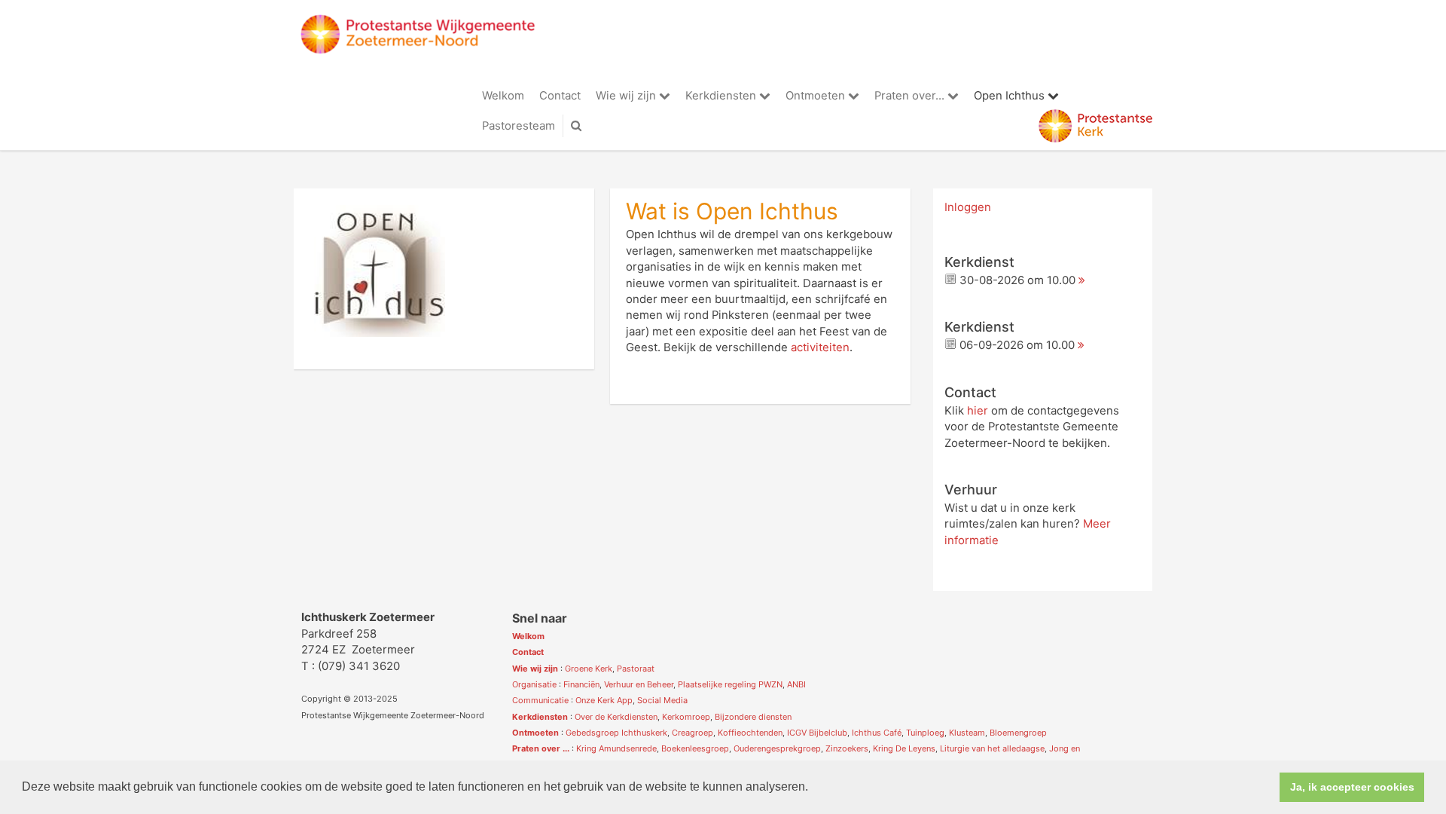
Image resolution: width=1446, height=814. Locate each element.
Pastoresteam (518, 126)
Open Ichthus (1011, 96)
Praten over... (910, 96)
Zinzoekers (846, 748)
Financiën (581, 684)
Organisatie (534, 684)
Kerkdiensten (722, 96)
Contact (560, 96)
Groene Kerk (588, 668)
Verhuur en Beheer (638, 684)
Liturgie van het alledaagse (992, 748)
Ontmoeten (817, 96)
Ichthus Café (876, 732)
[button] (813, 788)
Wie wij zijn (627, 96)
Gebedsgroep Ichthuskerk (616, 732)
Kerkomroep (686, 716)
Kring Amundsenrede (616, 748)
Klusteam (967, 732)
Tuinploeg (925, 732)
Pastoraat (635, 668)
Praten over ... (540, 748)
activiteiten (820, 347)
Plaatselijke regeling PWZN (730, 684)
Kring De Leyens (904, 748)
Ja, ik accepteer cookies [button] (1352, 787)
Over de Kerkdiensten (616, 716)
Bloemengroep (1018, 732)
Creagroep (692, 732)
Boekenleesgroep (695, 748)
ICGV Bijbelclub (817, 732)
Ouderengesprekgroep (777, 748)
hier (977, 411)
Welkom (503, 96)
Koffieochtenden (750, 732)
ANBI (796, 684)
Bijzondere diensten (753, 716)
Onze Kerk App (604, 700)
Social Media (662, 700)
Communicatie (540, 700)
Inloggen (967, 207)
